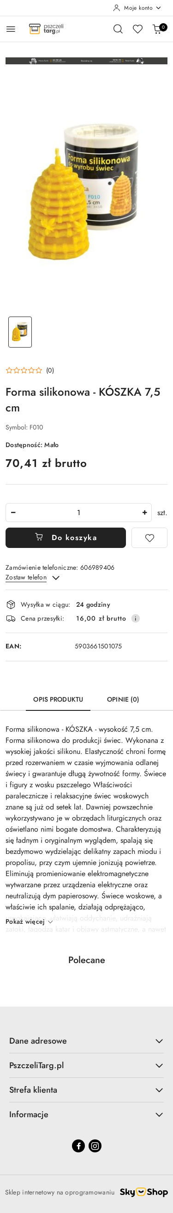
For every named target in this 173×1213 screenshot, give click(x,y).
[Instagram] (95, 1145)
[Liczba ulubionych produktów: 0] (137, 28)
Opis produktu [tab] (58, 699)
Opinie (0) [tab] (123, 699)
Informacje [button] (28, 1114)
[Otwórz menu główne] (11, 29)
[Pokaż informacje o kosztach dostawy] (136, 618)
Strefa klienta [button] (33, 1090)
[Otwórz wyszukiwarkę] (118, 28)
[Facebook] (78, 1145)
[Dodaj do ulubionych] (149, 538)
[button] (30, 370)
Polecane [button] (86, 960)
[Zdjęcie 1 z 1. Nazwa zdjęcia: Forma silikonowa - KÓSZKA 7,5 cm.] (20, 332)
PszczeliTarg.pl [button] (36, 1065)
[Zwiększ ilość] (144, 513)
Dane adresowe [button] (38, 1041)
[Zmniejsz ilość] (13, 513)
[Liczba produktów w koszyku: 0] (157, 28)
